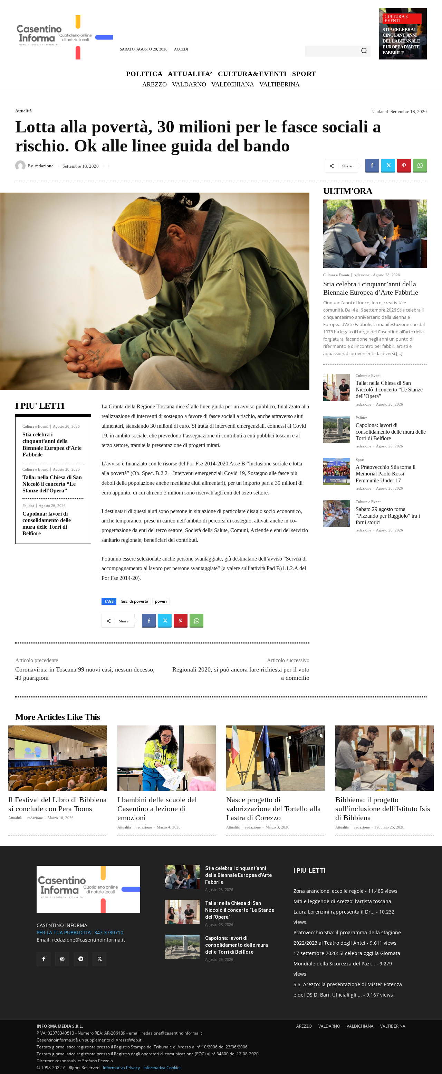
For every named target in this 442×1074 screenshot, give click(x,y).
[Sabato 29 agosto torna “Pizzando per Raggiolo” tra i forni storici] (336, 513)
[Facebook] (372, 166)
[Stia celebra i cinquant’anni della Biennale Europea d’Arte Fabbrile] (375, 234)
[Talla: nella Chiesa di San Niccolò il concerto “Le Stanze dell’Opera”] (336, 387)
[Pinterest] (404, 166)
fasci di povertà (134, 601)
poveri (161, 601)
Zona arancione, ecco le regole (329, 891)
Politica (28, 506)
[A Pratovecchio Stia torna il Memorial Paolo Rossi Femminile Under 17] (336, 471)
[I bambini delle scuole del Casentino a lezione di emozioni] (166, 757)
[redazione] (21, 165)
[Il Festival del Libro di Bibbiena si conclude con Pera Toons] (57, 757)
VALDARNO (329, 1026)
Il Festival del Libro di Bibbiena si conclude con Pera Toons (57, 804)
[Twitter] (388, 166)
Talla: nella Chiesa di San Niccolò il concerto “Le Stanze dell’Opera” (52, 483)
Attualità (23, 111)
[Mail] (62, 959)
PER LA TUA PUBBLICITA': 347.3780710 (80, 932)
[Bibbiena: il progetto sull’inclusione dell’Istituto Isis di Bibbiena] (384, 757)
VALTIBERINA (392, 1026)
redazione (44, 166)
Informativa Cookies (162, 1068)
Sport (360, 460)
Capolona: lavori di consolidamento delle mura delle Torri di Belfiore (391, 431)
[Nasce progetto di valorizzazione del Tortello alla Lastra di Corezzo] (275, 757)
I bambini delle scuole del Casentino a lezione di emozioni (157, 808)
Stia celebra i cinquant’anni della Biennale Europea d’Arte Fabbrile (401, 41)
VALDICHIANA (360, 1026)
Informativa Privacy (121, 1068)
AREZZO (304, 1026)
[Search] (364, 51)
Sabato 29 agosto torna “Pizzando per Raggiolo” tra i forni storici (388, 515)
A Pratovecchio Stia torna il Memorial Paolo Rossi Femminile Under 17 (385, 473)
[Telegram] (81, 959)
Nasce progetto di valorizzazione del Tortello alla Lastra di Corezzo (273, 808)
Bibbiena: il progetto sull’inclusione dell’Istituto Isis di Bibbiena (382, 808)
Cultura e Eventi (396, 18)
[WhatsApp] (420, 166)
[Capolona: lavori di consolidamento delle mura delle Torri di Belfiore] (336, 429)
